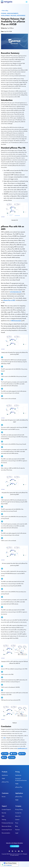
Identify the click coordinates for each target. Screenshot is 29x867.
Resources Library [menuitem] (6, 826)
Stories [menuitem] (3, 796)
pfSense (3, 13)
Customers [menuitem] (5, 793)
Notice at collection (7, 865)
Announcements (12, 13)
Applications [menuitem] (19, 793)
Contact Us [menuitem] (18, 813)
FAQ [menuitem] (3, 816)
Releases (13, 15)
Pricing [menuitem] (17, 772)
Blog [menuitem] (16, 826)
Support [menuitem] (4, 806)
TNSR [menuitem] (3, 778)
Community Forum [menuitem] (7, 829)
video (4, 737)
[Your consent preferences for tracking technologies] (2, 864)
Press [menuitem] (16, 823)
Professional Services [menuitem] (7, 823)
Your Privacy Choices (10, 863)
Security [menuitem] (4, 813)
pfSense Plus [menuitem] (5, 782)
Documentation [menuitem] (6, 833)
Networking (21, 15)
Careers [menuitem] (17, 819)
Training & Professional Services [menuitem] (21, 779)
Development (5, 15)
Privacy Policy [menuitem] (19, 809)
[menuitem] (9, 851)
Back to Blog (5, 10)
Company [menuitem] (18, 806)
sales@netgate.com (22, 748)
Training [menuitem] (4, 819)
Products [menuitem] (4, 772)
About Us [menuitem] (17, 816)
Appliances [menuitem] (5, 775)
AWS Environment (16, 320)
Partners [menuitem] (17, 829)
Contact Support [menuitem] (6, 809)
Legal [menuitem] (16, 833)
